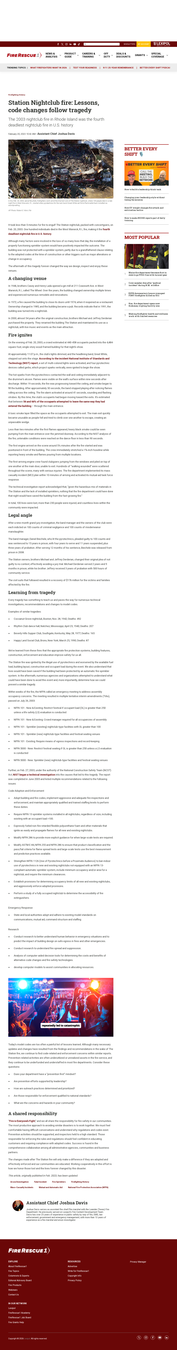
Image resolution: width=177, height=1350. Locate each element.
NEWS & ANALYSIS (51, 55)
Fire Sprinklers (59, 1182)
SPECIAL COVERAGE (157, 55)
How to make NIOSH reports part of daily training (144, 219)
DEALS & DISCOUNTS (123, 55)
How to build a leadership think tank (142, 189)
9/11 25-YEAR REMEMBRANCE (118, 67)
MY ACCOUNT (143, 44)
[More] (60, 55)
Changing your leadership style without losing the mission (144, 198)
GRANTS (140, 55)
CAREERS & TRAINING (88, 55)
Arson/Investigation (19, 1182)
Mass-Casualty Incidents (21, 1187)
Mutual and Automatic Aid (51, 1187)
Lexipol (27, 1338)
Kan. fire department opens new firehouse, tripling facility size (144, 304)
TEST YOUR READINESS (85, 67)
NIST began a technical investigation (34, 774)
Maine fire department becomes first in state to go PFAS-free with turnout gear (148, 274)
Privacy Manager (138, 1261)
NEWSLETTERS (129, 44)
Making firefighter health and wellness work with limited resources (148, 315)
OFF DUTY (107, 55)
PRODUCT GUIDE (70, 55)
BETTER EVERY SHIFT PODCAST (156, 67)
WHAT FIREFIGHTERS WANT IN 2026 (48, 67)
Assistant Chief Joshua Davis (56, 133)
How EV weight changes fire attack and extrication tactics (143, 209)
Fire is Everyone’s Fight (22, 1121)
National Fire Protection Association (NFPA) (88, 1187)
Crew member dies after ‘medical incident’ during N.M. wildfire (145, 284)
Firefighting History (16, 95)
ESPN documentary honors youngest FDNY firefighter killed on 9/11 (147, 294)
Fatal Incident (40, 1182)
